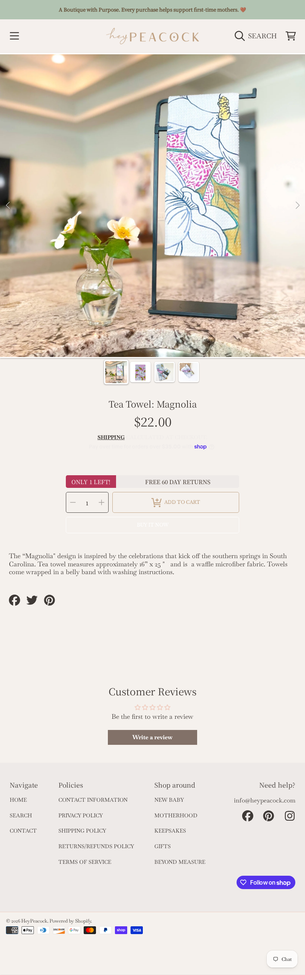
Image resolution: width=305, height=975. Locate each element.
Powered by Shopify (70, 921)
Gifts (162, 846)
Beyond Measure (179, 862)
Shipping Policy (82, 830)
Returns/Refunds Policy (96, 846)
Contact (23, 830)
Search (21, 815)
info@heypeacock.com (264, 800)
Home (18, 800)
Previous (8, 205)
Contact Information (93, 800)
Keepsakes (170, 830)
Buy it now (152, 525)
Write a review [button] (152, 737)
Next (297, 205)
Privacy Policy (80, 815)
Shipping (111, 437)
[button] (14, 36)
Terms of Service (84, 862)
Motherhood (176, 815)
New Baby (169, 800)
